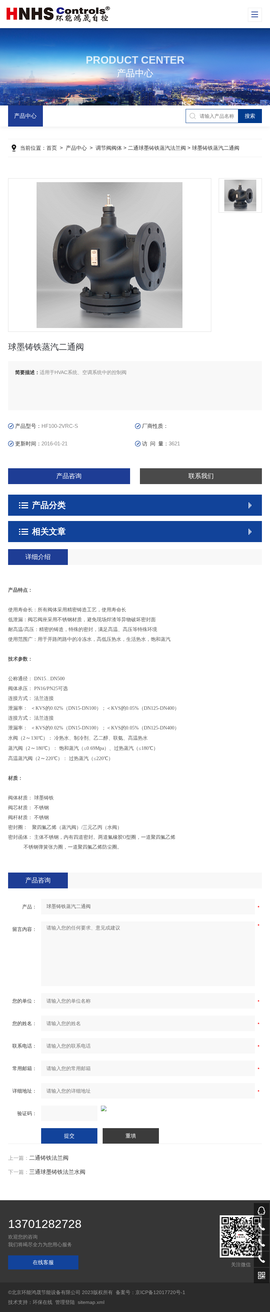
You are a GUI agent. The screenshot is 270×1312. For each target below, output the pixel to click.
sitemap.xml (91, 1302)
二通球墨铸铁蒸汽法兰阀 (157, 148)
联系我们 (201, 476)
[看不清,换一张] (135, 1108)
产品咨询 (69, 476)
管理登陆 (65, 1302)
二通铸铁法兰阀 (49, 1158)
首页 (51, 148)
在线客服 (43, 1262)
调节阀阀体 (109, 148)
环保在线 (42, 1302)
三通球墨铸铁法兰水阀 (57, 1172)
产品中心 (25, 116)
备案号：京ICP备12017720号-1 (150, 1292)
